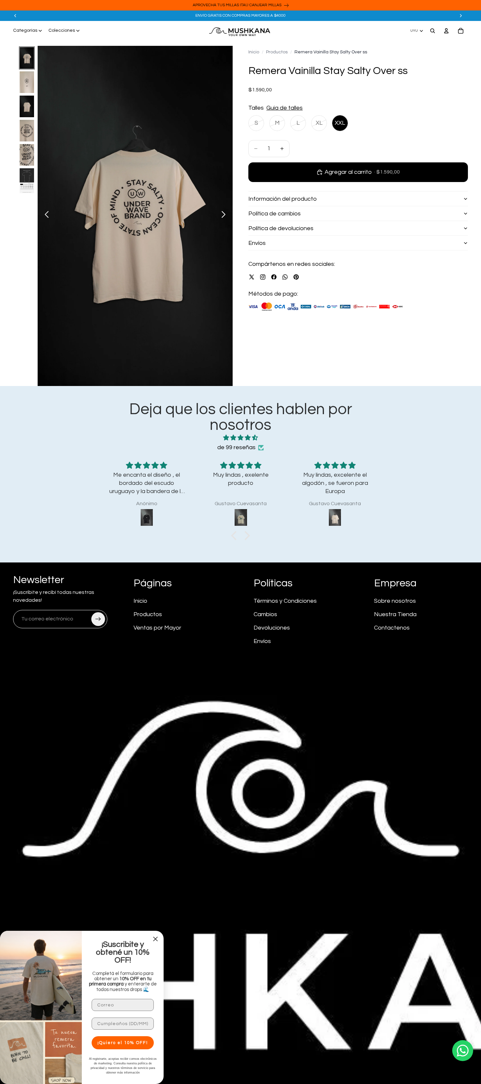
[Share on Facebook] (274, 277)
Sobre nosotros (395, 601)
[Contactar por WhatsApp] (462, 1050)
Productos (277, 52)
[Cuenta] (446, 31)
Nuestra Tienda (395, 614)
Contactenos (392, 628)
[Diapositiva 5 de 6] (27, 155)
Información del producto (282, 198)
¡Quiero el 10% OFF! (123, 1042)
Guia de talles (284, 107)
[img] (240, 438)
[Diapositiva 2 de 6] (27, 82)
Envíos (257, 243)
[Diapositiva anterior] (15, 16)
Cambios (265, 614)
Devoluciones (272, 628)
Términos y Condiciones (285, 601)
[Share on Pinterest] (296, 277)
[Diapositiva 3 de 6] (27, 106)
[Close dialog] (155, 939)
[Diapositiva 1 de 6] (27, 58)
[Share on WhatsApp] (285, 277)
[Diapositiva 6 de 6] (27, 180)
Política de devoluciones (280, 228)
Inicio (253, 52)
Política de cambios (274, 213)
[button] (235, 535)
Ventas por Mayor (157, 628)
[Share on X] (251, 277)
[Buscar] (432, 31)
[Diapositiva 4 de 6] (27, 130)
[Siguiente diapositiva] (461, 16)
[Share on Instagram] (262, 277)
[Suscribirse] (98, 619)
